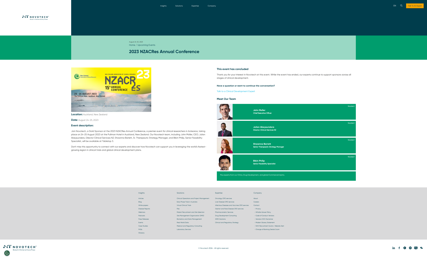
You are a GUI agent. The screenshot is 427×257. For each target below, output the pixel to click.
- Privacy (257, 209)
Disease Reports (144, 209)
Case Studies (143, 226)
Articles (141, 198)
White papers (143, 205)
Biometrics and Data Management (189, 219)
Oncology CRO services (223, 198)
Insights (163, 6)
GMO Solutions (220, 219)
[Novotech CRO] (20, 250)
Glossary (141, 233)
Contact (256, 205)
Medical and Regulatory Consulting (189, 226)
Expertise (195, 6)
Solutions (179, 6)
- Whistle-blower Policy (262, 212)
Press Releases (143, 219)
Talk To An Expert (415, 6)
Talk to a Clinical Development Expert (236, 91)
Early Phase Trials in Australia (187, 202)
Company (212, 6)
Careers (256, 202)
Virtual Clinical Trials (184, 205)
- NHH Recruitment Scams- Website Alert (269, 226)
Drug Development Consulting (226, 215)
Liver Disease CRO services (224, 202)
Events (140, 222)
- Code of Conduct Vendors (264, 215)
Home (132, 45)
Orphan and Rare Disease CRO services (229, 209)
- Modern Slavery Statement (264, 222)
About (256, 198)
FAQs (140, 229)
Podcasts (141, 215)
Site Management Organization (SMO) (190, 215)
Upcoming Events (146, 45)
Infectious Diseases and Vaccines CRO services (232, 205)
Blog (140, 202)
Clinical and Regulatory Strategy (227, 222)
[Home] (35, 18)
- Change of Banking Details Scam (266, 229)
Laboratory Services (184, 229)
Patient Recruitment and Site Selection (190, 212)
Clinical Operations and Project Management (193, 198)
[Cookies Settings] (7, 253)
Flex (178, 209)
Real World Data (183, 222)
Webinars (141, 212)
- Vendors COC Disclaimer (263, 219)
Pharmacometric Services (224, 212)
